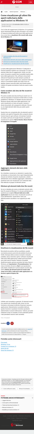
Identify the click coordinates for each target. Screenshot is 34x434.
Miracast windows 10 (7, 407)
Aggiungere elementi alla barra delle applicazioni (17, 59)
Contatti (8, 418)
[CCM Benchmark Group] (17, 425)
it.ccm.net (20, 380)
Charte (13, 418)
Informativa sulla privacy (24, 416)
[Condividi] (8, 323)
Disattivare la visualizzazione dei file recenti (16, 63)
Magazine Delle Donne (21, 418)
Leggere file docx (6, 400)
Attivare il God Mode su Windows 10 (25, 389)
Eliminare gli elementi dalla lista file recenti (15, 61)
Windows (22, 11)
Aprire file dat (4, 348)
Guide (6, 11)
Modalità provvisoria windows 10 (10, 409)
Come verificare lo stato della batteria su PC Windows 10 (9, 389)
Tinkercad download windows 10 (10, 405)
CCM (17, 380)
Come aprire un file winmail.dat (10, 402)
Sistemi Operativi (14, 11)
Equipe (4, 416)
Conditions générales (12, 416)
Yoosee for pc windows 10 (8, 346)
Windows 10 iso (5, 344)
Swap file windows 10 (7, 350)
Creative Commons (17, 382)
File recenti (4, 342)
